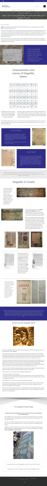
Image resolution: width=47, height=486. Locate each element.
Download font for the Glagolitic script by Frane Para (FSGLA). (23, 464)
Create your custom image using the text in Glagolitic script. (24, 469)
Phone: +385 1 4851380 (33, 478)
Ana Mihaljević (6, 24)
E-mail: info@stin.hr (22, 479)
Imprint (27, 479)
